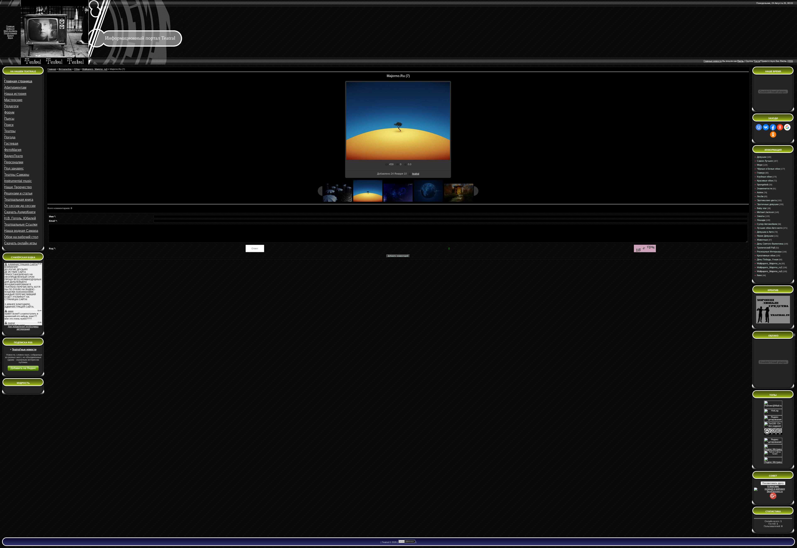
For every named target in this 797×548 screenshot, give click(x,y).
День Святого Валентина (770, 243)
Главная (52, 69)
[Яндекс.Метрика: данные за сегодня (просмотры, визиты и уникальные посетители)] (773, 460)
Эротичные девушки (768, 204)
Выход (10, 35)
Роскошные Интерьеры (769, 251)
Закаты (761, 216)
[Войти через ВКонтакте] (766, 127)
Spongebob (762, 184)
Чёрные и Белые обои (768, 169)
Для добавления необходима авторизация (23, 327)
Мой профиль (10, 31)
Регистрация (10, 33)
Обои (77, 69)
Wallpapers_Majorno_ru (769, 263)
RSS (790, 61)
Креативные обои (766, 255)
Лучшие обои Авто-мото (769, 228)
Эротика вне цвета (767, 200)
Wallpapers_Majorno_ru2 (769, 267)
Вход (10, 38)
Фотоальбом (65, 69)
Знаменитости (764, 188)
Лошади (761, 220)
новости (717, 61)
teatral (415, 173)
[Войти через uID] (759, 127)
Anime (760, 192)
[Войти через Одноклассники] (773, 134)
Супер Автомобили (767, 224)
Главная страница (18, 81)
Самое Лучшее (765, 161)
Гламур (761, 172)
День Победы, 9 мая (767, 259)
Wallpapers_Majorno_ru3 (94, 69)
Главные (10, 26)
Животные (762, 240)
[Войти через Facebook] (773, 127)
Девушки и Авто (765, 232)
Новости (10, 28)
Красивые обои (765, 180)
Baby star (762, 208)
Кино (759, 275)
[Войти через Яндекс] (780, 127)
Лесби (760, 196)
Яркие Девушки (765, 236)
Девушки (761, 157)
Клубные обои (764, 176)
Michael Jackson (765, 212)
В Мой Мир (773, 486)
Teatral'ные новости (24, 349)
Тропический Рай (766, 247)
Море (760, 165)
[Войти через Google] (787, 127)
